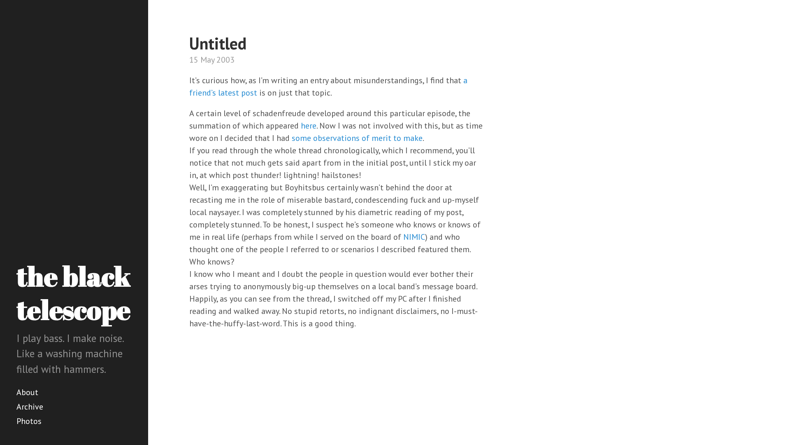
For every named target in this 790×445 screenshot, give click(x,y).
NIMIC (414, 237)
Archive (29, 406)
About (27, 392)
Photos (29, 421)
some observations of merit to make (357, 138)
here (308, 125)
